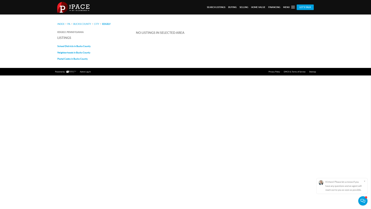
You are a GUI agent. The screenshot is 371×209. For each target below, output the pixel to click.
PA (68, 24)
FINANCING (274, 7)
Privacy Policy (274, 72)
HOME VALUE (258, 7)
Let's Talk (305, 7)
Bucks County (82, 24)
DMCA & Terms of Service (294, 72)
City (96, 24)
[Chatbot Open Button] (363, 201)
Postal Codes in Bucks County (72, 58)
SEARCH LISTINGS (216, 7)
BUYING (232, 7)
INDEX (60, 24)
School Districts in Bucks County (74, 46)
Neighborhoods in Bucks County (73, 52)
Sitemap (312, 72)
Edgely (106, 24)
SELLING (244, 7)
